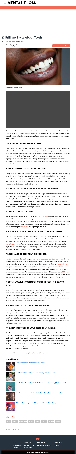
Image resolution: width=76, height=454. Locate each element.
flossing (27, 133)
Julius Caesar (12, 164)
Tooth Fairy (25, 227)
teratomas (44, 216)
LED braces (66, 272)
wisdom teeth (53, 131)
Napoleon (65, 161)
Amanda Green (9, 41)
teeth (33, 131)
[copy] (17, 45)
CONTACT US (27, 442)
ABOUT (14, 442)
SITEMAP (56, 445)
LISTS (37, 421)
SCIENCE (15, 421)
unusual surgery (11, 244)
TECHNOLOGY (23, 421)
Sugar (27, 335)
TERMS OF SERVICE (29, 445)
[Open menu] (5, 3)
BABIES (8, 421)
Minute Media (34, 452)
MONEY (31, 421)
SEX (44, 421)
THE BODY (51, 421)
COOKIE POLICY (17, 445)
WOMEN (58, 421)
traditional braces (62, 264)
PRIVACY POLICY (58, 442)
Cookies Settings (28, 448)
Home (8, 430)
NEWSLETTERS (41, 442)
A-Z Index (15, 448)
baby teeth (14, 173)
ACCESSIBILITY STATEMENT (44, 445)
